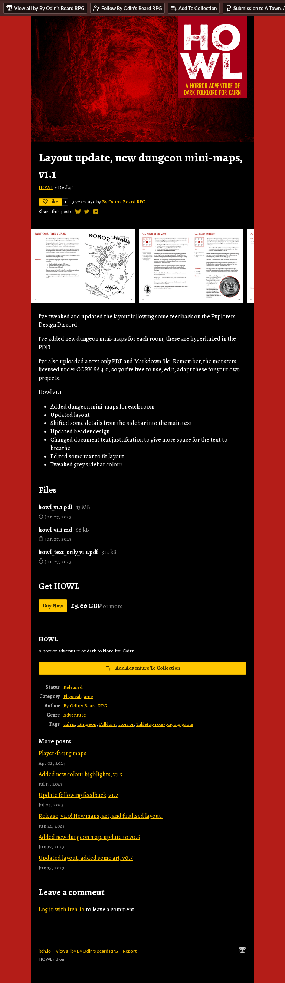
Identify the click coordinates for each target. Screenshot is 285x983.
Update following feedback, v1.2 (78, 795)
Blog (59, 959)
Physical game (78, 696)
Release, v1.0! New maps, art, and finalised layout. (101, 816)
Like (53, 201)
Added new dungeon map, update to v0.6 (89, 837)
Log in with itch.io (62, 909)
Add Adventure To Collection (147, 668)
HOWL (46, 187)
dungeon (86, 724)
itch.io (45, 951)
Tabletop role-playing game (164, 724)
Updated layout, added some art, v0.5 (86, 858)
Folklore (107, 724)
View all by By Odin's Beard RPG (87, 951)
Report (130, 951)
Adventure (74, 714)
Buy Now (53, 605)
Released (72, 687)
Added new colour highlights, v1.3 (80, 774)
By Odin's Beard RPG (123, 201)
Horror (126, 724)
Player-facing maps (62, 753)
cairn (69, 724)
